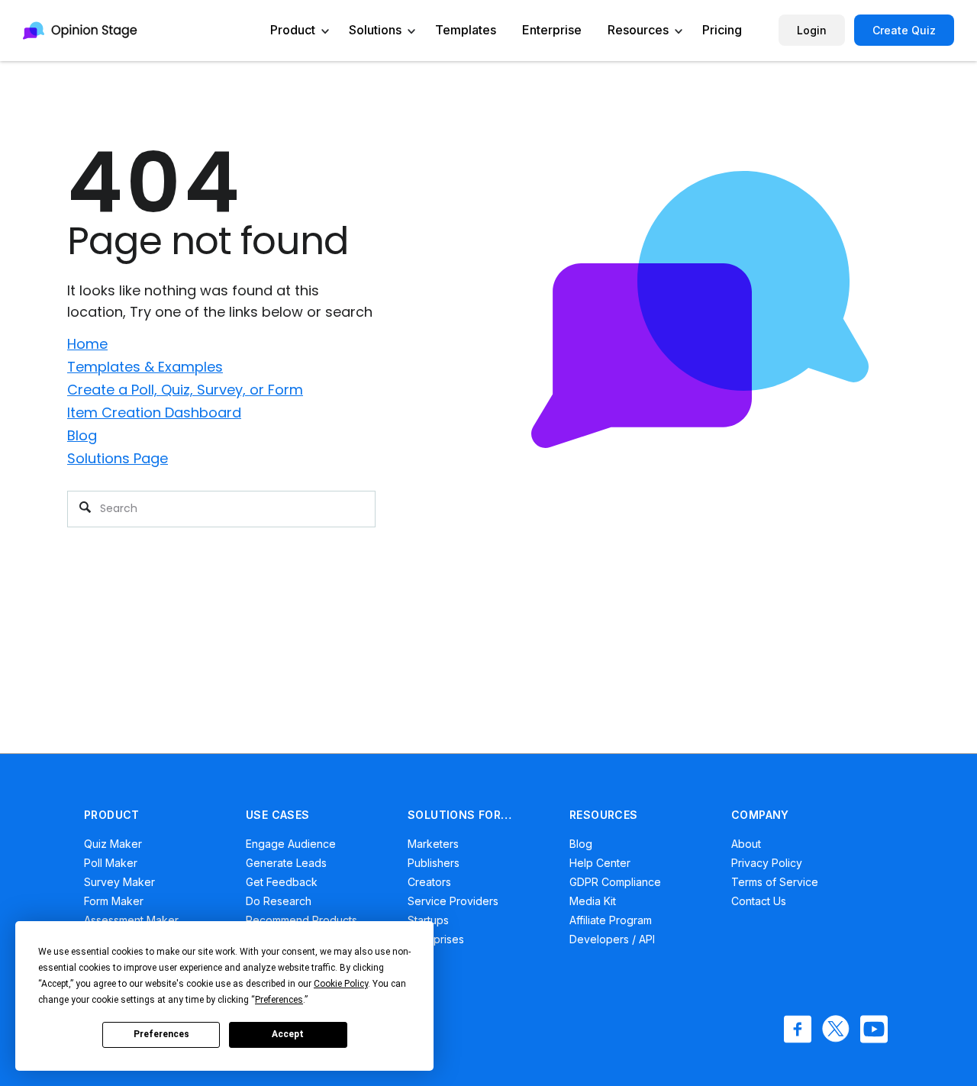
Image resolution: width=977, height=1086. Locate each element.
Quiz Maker (113, 843)
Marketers (433, 843)
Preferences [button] (279, 999)
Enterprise (552, 29)
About (746, 843)
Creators (429, 881)
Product (292, 29)
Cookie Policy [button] (341, 983)
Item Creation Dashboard (154, 412)
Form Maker (113, 900)
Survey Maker (119, 881)
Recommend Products (301, 920)
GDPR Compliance (615, 881)
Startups (428, 920)
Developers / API (612, 939)
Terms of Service (774, 881)
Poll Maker (110, 862)
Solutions (375, 29)
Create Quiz (904, 30)
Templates (465, 29)
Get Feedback (282, 881)
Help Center (599, 862)
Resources (638, 29)
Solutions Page (117, 458)
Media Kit (592, 900)
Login (812, 30)
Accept (288, 1034)
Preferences (161, 1034)
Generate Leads (286, 862)
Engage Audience (291, 843)
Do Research (278, 900)
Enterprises (436, 939)
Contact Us (758, 900)
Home (87, 343)
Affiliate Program (610, 920)
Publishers (433, 862)
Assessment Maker (131, 920)
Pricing (722, 29)
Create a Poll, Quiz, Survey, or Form (185, 389)
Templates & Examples (145, 366)
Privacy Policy (766, 862)
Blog (82, 435)
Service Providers (453, 900)
